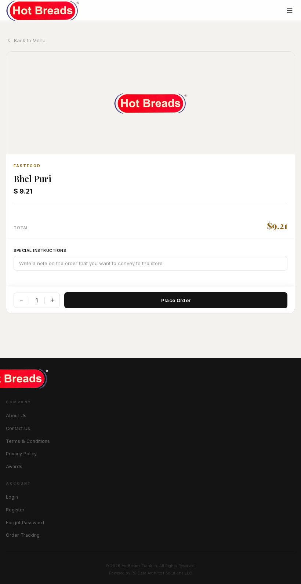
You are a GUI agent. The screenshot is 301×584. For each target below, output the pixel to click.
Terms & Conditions (28, 441)
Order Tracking (23, 535)
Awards (14, 466)
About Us (16, 415)
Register (15, 510)
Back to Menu (30, 40)
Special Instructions (40, 250)
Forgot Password (25, 522)
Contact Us (18, 428)
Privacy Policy (21, 453)
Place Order (176, 300)
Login (12, 497)
